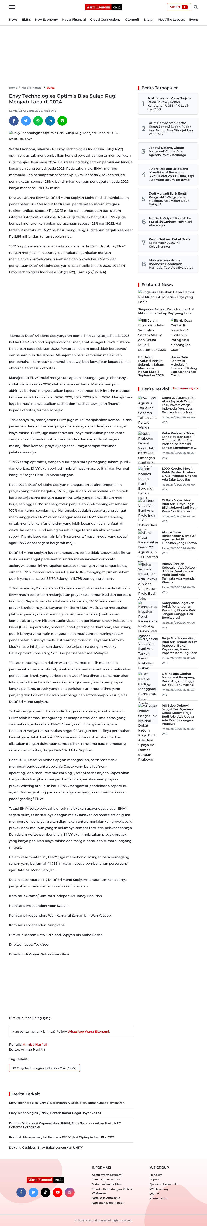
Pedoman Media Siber (107, 1184)
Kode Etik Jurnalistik (106, 1197)
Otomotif (132, 19)
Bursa (51, 87)
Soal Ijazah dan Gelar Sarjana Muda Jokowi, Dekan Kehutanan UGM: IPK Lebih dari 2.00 (169, 103)
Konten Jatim (159, 1198)
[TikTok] (45, 1192)
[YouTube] (57, 1192)
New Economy (46, 19)
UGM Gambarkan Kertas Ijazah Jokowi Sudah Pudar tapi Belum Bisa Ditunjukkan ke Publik (171, 128)
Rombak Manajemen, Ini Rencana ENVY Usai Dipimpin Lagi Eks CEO (61, 1137)
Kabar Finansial (74, 19)
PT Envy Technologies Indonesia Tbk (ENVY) (44, 1068)
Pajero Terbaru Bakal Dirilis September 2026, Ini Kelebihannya (169, 242)
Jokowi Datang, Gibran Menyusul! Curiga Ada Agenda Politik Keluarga (167, 151)
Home (13, 87)
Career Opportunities (106, 1179)
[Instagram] (70, 1192)
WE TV (154, 1193)
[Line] (62, 121)
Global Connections (105, 19)
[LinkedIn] (50, 121)
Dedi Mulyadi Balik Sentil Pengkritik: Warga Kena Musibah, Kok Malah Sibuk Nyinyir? (169, 198)
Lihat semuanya (183, 388)
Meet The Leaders (171, 19)
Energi (148, 19)
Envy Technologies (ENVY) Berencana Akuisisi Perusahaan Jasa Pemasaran (67, 1103)
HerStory (156, 1174)
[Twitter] (26, 121)
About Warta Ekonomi (107, 1174)
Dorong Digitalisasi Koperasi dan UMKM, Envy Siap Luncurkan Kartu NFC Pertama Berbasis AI (65, 1125)
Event (193, 19)
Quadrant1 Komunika (164, 1184)
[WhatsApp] (38, 121)
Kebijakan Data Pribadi (107, 1202)
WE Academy (159, 1189)
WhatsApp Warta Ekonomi (88, 1032)
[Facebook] (14, 121)
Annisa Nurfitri (35, 1044)
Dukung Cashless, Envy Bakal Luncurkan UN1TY (46, 1147)
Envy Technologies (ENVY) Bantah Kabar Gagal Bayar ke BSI (55, 1113)
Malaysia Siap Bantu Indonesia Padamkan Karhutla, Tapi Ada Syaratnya (171, 263)
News (13, 19)
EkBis (26, 19)
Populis (155, 1179)
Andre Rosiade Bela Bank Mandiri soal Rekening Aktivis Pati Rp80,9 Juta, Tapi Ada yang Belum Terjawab (171, 174)
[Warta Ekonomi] (103, 7)
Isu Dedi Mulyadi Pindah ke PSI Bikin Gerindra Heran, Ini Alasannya (170, 221)
